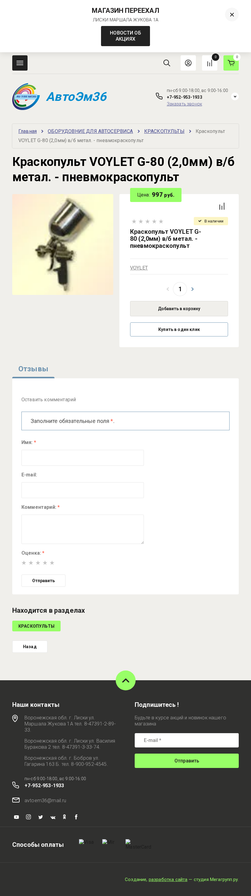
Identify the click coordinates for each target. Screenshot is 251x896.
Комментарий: (40, 507)
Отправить (43, 580)
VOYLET (139, 268)
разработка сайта (168, 879)
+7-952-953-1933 (184, 97)
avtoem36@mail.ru (45, 800)
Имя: (28, 442)
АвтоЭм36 (76, 97)
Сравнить (222, 206)
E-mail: (29, 475)
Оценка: (32, 553)
